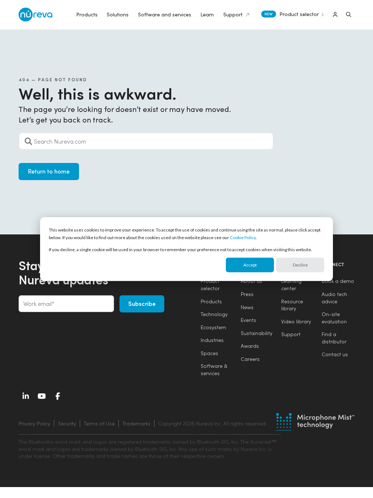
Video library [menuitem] (296, 321)
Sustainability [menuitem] (256, 333)
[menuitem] (211, 423)
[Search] (348, 14)
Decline (300, 265)
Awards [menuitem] (250, 345)
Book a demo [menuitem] (338, 280)
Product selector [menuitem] (210, 284)
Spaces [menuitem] (209, 353)
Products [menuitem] (211, 301)
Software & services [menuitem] (214, 369)
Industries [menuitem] (212, 339)
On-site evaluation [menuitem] (334, 318)
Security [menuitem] (67, 423)
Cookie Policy (243, 237)
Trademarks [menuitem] (136, 423)
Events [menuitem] (248, 319)
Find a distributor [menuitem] (334, 338)
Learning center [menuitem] (291, 284)
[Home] (36, 15)
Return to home (49, 171)
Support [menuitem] (291, 334)
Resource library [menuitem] (292, 305)
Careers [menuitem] (250, 358)
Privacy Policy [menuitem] (34, 423)
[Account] (335, 14)
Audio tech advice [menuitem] (334, 298)
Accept (250, 265)
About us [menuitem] (251, 280)
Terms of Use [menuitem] (99, 423)
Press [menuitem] (247, 294)
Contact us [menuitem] (335, 354)
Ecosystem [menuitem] (213, 327)
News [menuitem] (247, 307)
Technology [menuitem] (214, 314)
